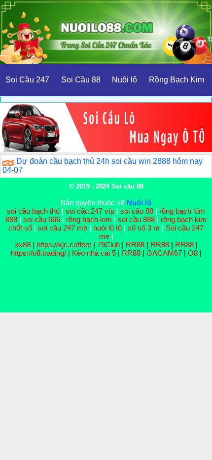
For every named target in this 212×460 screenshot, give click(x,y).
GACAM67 (164, 253)
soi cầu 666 (41, 219)
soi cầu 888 (136, 219)
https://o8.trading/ (38, 253)
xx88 (24, 244)
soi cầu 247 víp (90, 211)
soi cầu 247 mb (62, 228)
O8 (193, 253)
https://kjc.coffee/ (63, 244)
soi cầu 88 (136, 211)
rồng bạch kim (89, 219)
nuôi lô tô (107, 228)
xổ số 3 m (144, 228)
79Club (108, 244)
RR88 (135, 244)
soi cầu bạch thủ (33, 211)
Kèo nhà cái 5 (94, 253)
